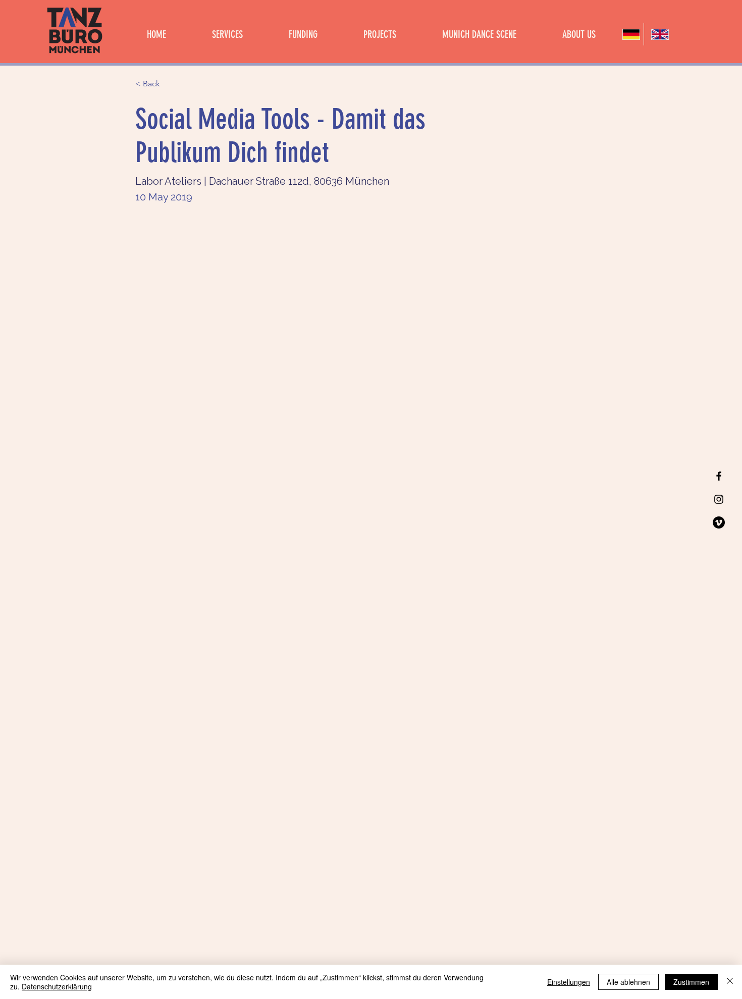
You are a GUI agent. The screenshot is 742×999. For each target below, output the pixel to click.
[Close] (730, 982)
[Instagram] (719, 499)
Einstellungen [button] (568, 982)
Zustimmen (691, 982)
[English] (658, 34)
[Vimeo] (719, 522)
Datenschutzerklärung (57, 986)
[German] (629, 34)
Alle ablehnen (628, 982)
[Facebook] (719, 476)
